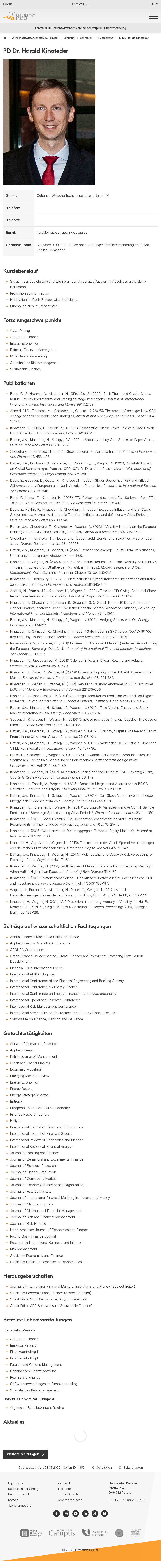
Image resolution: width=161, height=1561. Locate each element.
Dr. (36, 293)
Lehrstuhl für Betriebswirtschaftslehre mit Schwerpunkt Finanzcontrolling (80, 28)
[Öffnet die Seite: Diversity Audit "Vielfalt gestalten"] (135, 1533)
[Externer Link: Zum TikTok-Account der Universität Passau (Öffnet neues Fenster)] (95, 1513)
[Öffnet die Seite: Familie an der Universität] (95, 1533)
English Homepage (51, 250)
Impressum (15, 1483)
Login (7, 4)
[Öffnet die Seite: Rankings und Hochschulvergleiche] (31, 1533)
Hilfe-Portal (64, 1489)
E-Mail (145, 245)
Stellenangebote (19, 1505)
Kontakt (13, 1500)
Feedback (64, 1483)
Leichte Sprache (68, 1494)
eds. (95, 567)
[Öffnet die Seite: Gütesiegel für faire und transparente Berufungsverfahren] (119, 1533)
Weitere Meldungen (23, 1454)
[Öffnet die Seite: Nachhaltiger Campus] (62, 1533)
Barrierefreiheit (18, 1494)
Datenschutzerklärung (23, 1489)
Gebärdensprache (69, 1500)
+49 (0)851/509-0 (133, 1500)
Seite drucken (133, 1467)
